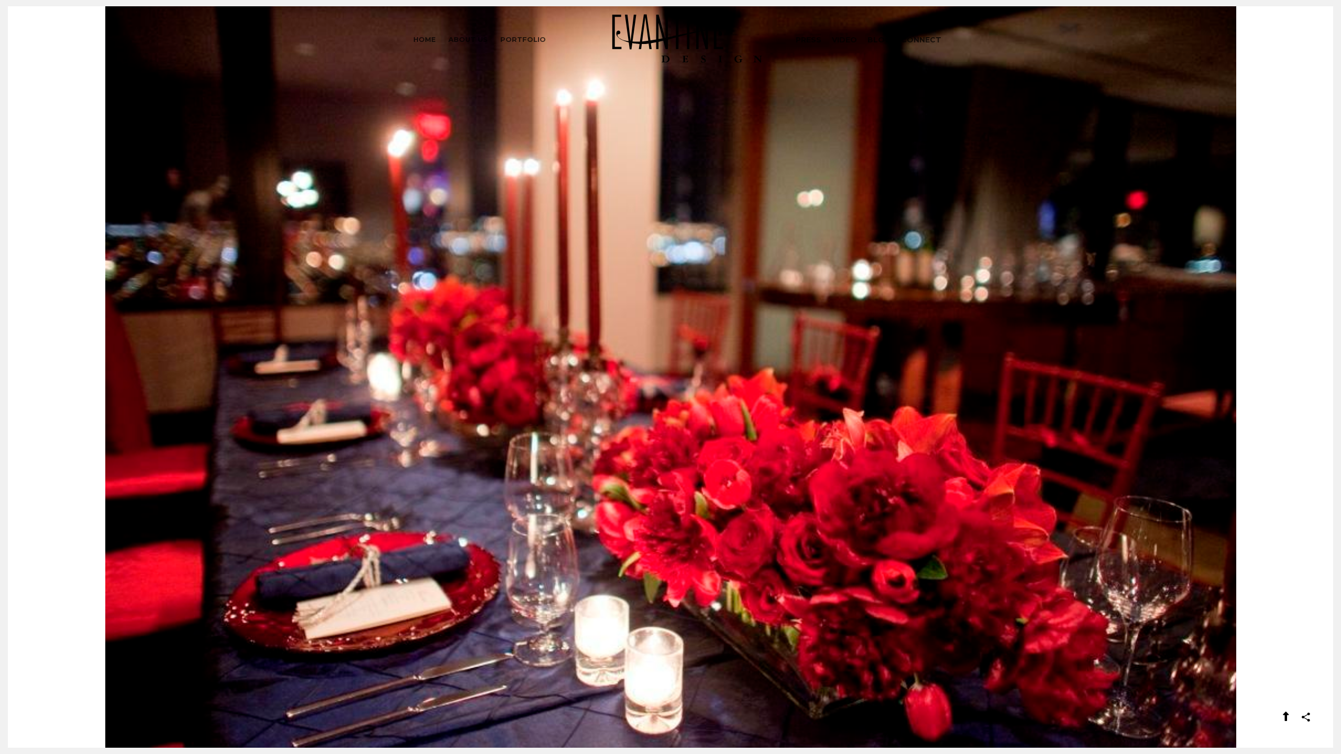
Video (844, 40)
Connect (921, 40)
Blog (879, 40)
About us (468, 39)
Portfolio (523, 39)
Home (424, 39)
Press (808, 40)
